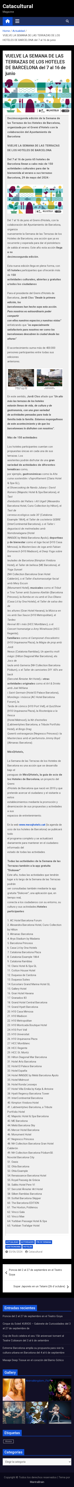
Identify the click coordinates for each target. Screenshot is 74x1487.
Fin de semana (43, 1242)
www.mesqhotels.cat (32, 824)
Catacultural (18, 6)
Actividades (27, 1242)
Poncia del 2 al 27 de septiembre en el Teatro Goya (35, 1272)
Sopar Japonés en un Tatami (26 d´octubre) (39, 1286)
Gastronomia (13, 1247)
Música (8, 1441)
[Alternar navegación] (17, 21)
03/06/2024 (15, 1251)
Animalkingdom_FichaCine (41, 1380)
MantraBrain (37, 1482)
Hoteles (27, 1247)
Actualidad (12, 1242)
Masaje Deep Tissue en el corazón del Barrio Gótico (33, 1360)
